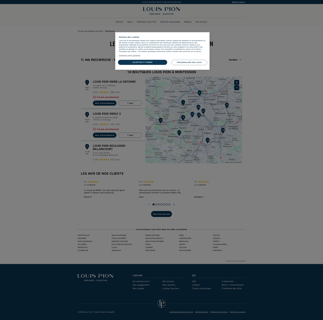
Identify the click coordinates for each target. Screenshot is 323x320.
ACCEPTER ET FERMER (142, 62)
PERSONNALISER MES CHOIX (189, 62)
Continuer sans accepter (129, 55)
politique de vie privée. (192, 51)
